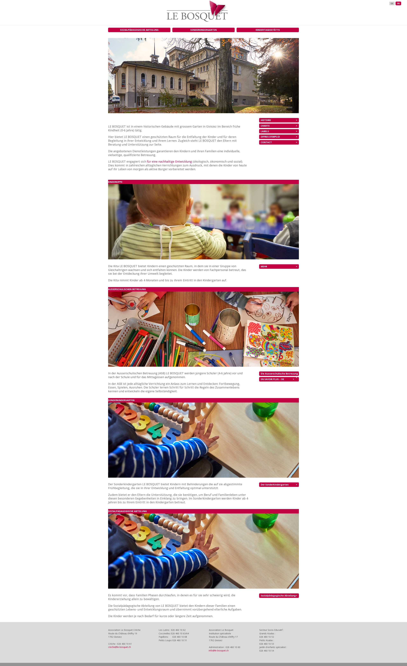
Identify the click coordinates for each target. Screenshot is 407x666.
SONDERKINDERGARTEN (203, 29)
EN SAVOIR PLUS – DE (272, 379)
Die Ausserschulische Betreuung (279, 373)
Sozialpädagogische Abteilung (278, 595)
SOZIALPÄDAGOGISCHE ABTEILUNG (139, 29)
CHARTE (265, 125)
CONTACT (266, 142)
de (392, 3)
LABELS (265, 131)
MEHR (264, 266)
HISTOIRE (266, 120)
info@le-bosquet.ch (219, 650)
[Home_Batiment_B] (203, 112)
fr (398, 3)
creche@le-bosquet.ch (119, 646)
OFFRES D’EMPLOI (270, 136)
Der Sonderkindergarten (275, 484)
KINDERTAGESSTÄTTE (268, 29)
